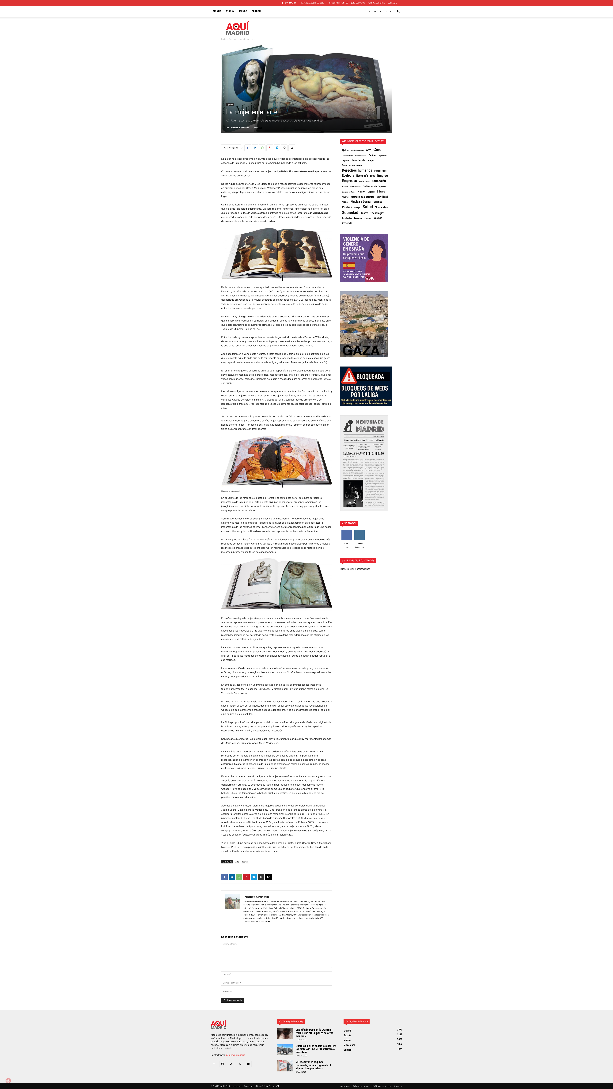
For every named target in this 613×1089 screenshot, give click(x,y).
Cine (377, 149)
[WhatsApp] (262, 147)
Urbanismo (367, 218)
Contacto (392, 3)
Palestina (377, 201)
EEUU (372, 176)
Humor (362, 191)
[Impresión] (284, 147)
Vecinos (378, 217)
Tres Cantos (347, 218)
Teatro (364, 213)
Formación (379, 180)
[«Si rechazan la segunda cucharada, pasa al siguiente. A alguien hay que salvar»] (285, 1065)
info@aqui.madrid (235, 1054)
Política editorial (376, 3)
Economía (362, 175)
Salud (368, 206)
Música (345, 202)
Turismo (358, 218)
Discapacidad (380, 171)
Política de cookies (361, 1086)
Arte (237, 862)
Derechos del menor (352, 165)
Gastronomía (355, 186)
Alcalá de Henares (357, 150)
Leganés (371, 192)
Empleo (382, 175)
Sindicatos (381, 207)
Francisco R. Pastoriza (239, 127)
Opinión (256, 11)
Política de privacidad (381, 1086)
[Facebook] (369, 11)
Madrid (217, 11)
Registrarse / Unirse (338, 3)
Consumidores (360, 156)
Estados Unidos (364, 181)
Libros (245, 862)
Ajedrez (345, 150)
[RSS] (380, 11)
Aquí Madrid (349, 523)
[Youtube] (391, 11)
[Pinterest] (269, 147)
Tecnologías (377, 213)
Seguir (359, 531)
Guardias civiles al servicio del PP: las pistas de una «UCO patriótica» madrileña (316, 1049)
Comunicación (347, 155)
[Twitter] (386, 11)
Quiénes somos (358, 3)
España (230, 11)
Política (347, 207)
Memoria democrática (362, 196)
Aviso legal (345, 1086)
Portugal (357, 208)
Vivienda (347, 223)
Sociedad (350, 212)
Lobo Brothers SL (271, 1086)
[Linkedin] (255, 147)
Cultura (372, 155)
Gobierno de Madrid (348, 192)
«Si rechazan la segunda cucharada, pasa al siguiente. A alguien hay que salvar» (313, 1065)
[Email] (291, 147)
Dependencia (383, 156)
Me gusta (346, 531)
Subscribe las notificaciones (355, 568)
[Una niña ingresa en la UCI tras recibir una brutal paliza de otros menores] (285, 1033)
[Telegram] (277, 147)
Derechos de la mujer (363, 160)
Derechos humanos (357, 170)
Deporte (345, 160)
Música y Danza (361, 201)
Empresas (349, 180)
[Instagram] (375, 11)
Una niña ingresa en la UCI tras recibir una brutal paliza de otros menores (314, 1033)
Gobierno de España (374, 186)
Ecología (348, 175)
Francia (345, 186)
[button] (398, 11)
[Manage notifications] (8, 1080)
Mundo (243, 11)
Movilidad (382, 196)
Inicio (223, 39)
